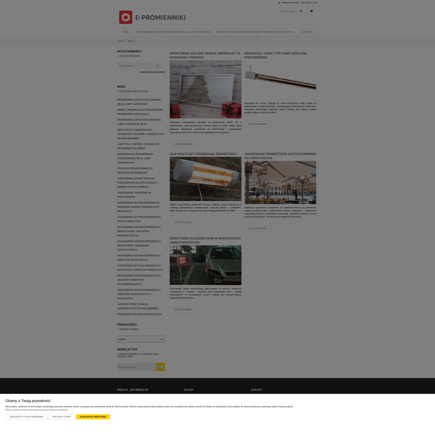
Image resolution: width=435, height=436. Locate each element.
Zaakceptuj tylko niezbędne (26, 417)
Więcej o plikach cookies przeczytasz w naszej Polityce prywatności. (36, 409)
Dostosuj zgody (61, 417)
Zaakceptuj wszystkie (93, 417)
